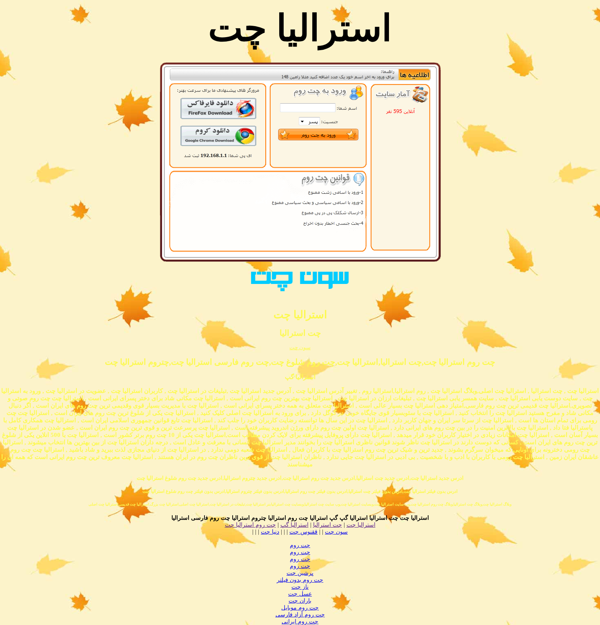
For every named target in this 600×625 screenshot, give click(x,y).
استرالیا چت (361, 525)
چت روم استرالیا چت (250, 525)
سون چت (300, 347)
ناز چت (300, 587)
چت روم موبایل (300, 608)
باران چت (300, 601)
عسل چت (300, 594)
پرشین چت (300, 573)
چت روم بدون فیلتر (300, 580)
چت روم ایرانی (300, 621)
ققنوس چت (303, 532)
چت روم (300, 545)
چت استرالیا (327, 525)
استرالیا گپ (294, 525)
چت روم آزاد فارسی (300, 615)
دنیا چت (270, 532)
